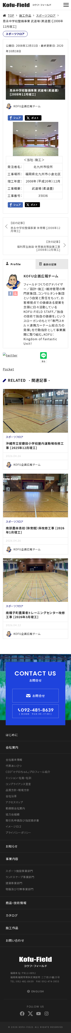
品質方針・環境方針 (17, 790)
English (37, 991)
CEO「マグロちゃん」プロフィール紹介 (28, 772)
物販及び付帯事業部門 (20, 889)
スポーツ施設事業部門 (19, 871)
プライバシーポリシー (18, 832)
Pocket (8, 369)
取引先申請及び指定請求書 (22, 820)
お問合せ (38, 695)
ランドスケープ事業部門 (20, 877)
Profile (16, 264)
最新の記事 (50, 264)
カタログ (11, 915)
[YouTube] (15, 293)
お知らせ (12, 846)
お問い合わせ (15, 940)
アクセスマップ (14, 802)
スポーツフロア (46, 15)
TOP (11, 15)
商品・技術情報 (16, 902)
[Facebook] (10, 293)
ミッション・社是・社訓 (18, 778)
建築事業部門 (14, 883)
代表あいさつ (14, 766)
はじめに (12, 734)
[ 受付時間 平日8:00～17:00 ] (35, 714)
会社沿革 (11, 796)
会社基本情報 (14, 760)
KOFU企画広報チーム (41, 275)
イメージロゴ (13, 826)
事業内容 (12, 858)
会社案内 (12, 747)
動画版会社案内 (15, 808)
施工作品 (25, 15)
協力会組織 (13, 814)
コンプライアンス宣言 (18, 784)
